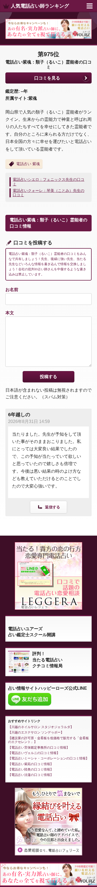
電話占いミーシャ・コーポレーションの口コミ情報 (48, 758)
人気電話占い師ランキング (40, 6)
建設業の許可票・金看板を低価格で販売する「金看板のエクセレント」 (48, 740)
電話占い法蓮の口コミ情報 (30, 775)
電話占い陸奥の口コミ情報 (30, 769)
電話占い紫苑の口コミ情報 (30, 764)
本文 (9, 313)
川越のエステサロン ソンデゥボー (36, 732)
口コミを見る (47, 78)
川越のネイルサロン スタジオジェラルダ (40, 727)
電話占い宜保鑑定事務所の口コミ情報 (38, 747)
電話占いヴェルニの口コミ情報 (34, 753)
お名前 (11, 289)
